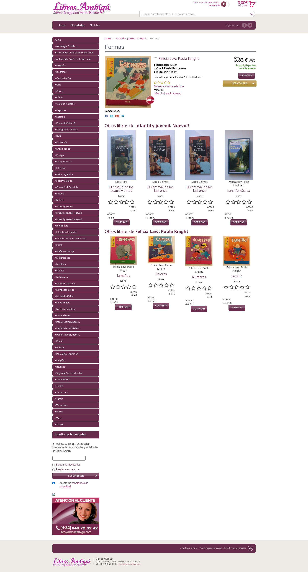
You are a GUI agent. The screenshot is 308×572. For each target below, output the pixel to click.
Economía (61, 142)
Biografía (60, 65)
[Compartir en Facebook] (106, 116)
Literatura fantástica (66, 232)
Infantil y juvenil (64, 206)
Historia (60, 193)
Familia (236, 276)
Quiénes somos (189, 548)
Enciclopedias (63, 148)
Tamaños (123, 275)
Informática (62, 225)
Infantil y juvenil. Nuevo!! (69, 212)
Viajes (59, 418)
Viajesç (59, 424)
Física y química (64, 180)
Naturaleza (62, 277)
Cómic (59, 97)
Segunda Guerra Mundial (69, 373)
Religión (60, 360)
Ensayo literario (64, 161)
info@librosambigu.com (130, 564)
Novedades (77, 25)
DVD (58, 135)
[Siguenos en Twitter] (249, 25)
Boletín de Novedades (68, 465)
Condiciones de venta (211, 548)
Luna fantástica (238, 190)
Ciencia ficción (63, 78)
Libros (61, 25)
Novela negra (63, 302)
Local (59, 244)
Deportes (61, 110)
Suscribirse (76, 475)
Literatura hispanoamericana (71, 238)
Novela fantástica (65, 289)
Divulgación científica (67, 129)
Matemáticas (63, 257)
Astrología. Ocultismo (67, 46)
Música (60, 270)
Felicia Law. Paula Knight (178, 59)
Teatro (59, 386)
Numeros (199, 277)
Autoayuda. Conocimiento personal (74, 52)
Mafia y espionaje (65, 251)
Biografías (61, 71)
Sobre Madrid (63, 379)
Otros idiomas (63, 315)
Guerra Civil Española (67, 187)
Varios (59, 411)
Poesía (59, 341)
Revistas (60, 366)
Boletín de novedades (235, 548)
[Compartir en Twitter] (111, 116)
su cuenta (214, 5)
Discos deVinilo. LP (65, 123)
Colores (161, 274)
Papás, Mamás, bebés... (68, 321)
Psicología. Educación (67, 353)
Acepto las (74, 485)
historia (60, 200)
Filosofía (60, 168)
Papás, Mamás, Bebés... (68, 328)
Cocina (59, 91)
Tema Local (62, 392)
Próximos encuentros (67, 469)
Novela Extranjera (65, 283)
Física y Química (64, 174)
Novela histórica (64, 296)
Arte (58, 39)
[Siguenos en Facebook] (244, 25)
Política (60, 347)
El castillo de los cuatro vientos (121, 189)
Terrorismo (62, 405)
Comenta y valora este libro (169, 86)
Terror (59, 398)
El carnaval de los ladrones (160, 189)
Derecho (60, 116)
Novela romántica (65, 309)
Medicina (61, 264)
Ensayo (60, 155)
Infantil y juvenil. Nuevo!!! (69, 219)
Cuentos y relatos (65, 103)
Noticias (95, 25)
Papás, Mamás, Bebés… (68, 334)
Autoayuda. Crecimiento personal (73, 59)
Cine (58, 84)
